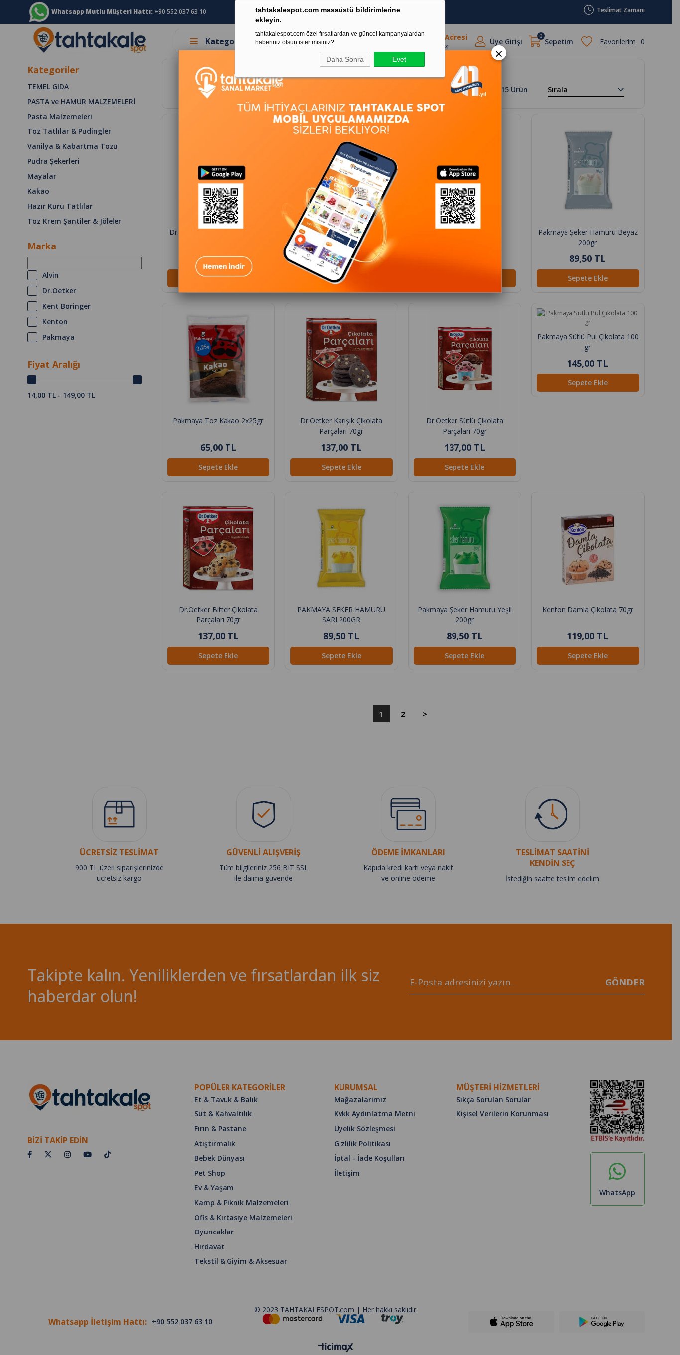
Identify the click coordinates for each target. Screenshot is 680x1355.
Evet (399, 59)
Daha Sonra (345, 59)
